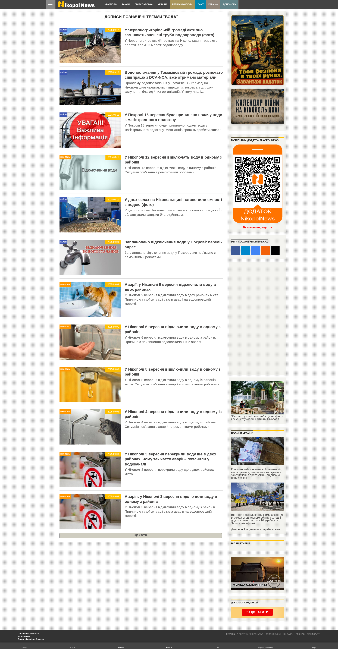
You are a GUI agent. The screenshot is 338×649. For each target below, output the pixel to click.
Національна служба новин (262, 529)
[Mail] (275, 250)
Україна (162, 4)
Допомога (229, 4)
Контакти (288, 634)
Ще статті (140, 535)
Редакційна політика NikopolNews (244, 634)
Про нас (300, 634)
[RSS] (265, 250)
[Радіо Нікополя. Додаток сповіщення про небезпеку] (257, 50)
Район (126, 4)
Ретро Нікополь (182, 4)
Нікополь (111, 4)
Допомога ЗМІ (273, 634)
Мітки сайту (313, 634)
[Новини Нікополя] (76, 7)
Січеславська (144, 4)
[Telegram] (245, 250)
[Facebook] (235, 250)
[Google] (255, 250)
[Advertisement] (257, 318)
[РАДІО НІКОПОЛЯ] (257, 106)
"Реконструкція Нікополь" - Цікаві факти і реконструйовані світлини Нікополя (257, 418)
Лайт (201, 4)
